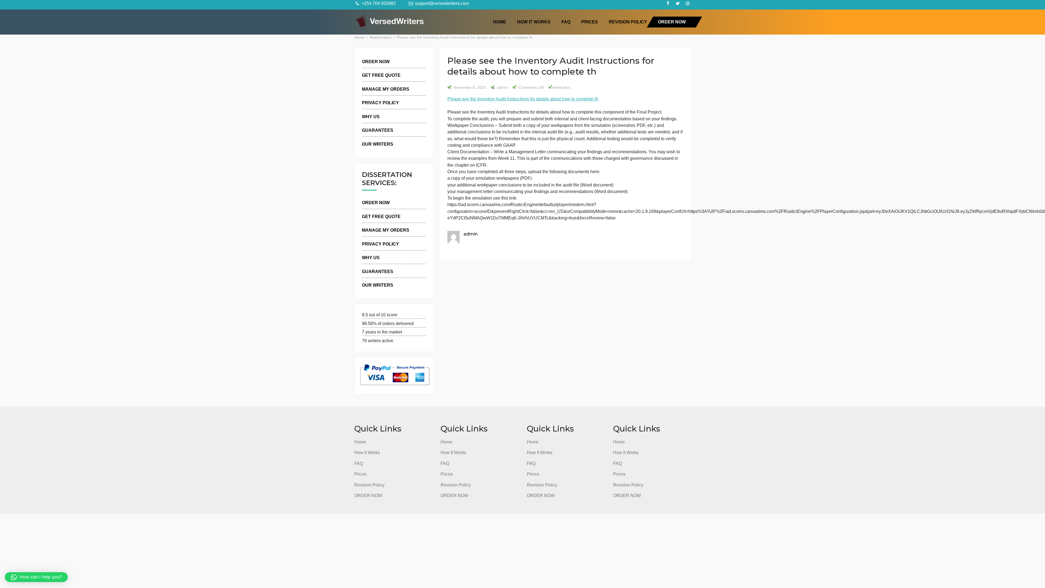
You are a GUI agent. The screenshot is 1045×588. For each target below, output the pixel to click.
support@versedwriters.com (441, 3)
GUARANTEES (377, 130)
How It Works (534, 21)
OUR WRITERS (377, 144)
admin (502, 87)
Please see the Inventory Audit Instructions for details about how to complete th (522, 98)
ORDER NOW (672, 21)
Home (499, 21)
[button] (36, 577)
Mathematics (559, 87)
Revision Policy (628, 21)
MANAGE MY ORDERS (385, 89)
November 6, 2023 (470, 87)
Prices (589, 21)
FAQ (565, 21)
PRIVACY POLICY (380, 102)
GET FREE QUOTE (381, 75)
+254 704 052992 (378, 3)
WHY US (371, 116)
